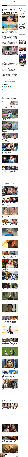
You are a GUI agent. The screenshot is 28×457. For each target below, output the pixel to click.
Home (3, 6)
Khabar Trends (4, 13)
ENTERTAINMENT (6, 6)
